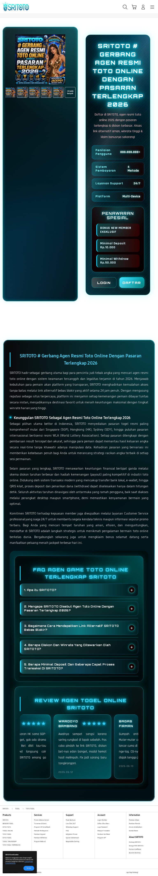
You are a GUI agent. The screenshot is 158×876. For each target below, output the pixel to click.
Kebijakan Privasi (71, 834)
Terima (29, 868)
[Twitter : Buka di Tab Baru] (145, 872)
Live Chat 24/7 (71, 823)
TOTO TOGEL (7, 834)
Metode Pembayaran (41, 831)
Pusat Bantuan (71, 820)
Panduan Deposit (39, 834)
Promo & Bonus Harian (41, 820)
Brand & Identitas (135, 853)
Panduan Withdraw (40, 838)
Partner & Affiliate (135, 849)
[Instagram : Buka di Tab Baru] (150, 872)
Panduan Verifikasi (104, 834)
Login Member (102, 820)
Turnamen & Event (40, 823)
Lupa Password (102, 827)
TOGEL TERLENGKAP (9, 841)
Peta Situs (38, 872)
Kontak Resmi (133, 831)
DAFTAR (131, 283)
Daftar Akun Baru (103, 823)
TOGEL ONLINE (8, 831)
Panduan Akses (134, 820)
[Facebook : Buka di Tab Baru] (141, 872)
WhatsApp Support (72, 827)
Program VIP (102, 838)
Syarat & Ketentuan (72, 838)
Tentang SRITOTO (135, 842)
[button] (134, 7)
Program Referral (40, 841)
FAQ (67, 831)
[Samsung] (12, 6)
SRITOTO (5, 820)
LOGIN (104, 283)
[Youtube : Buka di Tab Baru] (154, 872)
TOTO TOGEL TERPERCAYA (11, 845)
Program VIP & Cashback (42, 827)
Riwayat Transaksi (104, 831)
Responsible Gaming (72, 841)
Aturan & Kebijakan (135, 827)
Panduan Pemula (134, 823)
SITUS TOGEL (7, 838)
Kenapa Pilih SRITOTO (136, 846)
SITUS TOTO (7, 827)
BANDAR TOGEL (8, 823)
